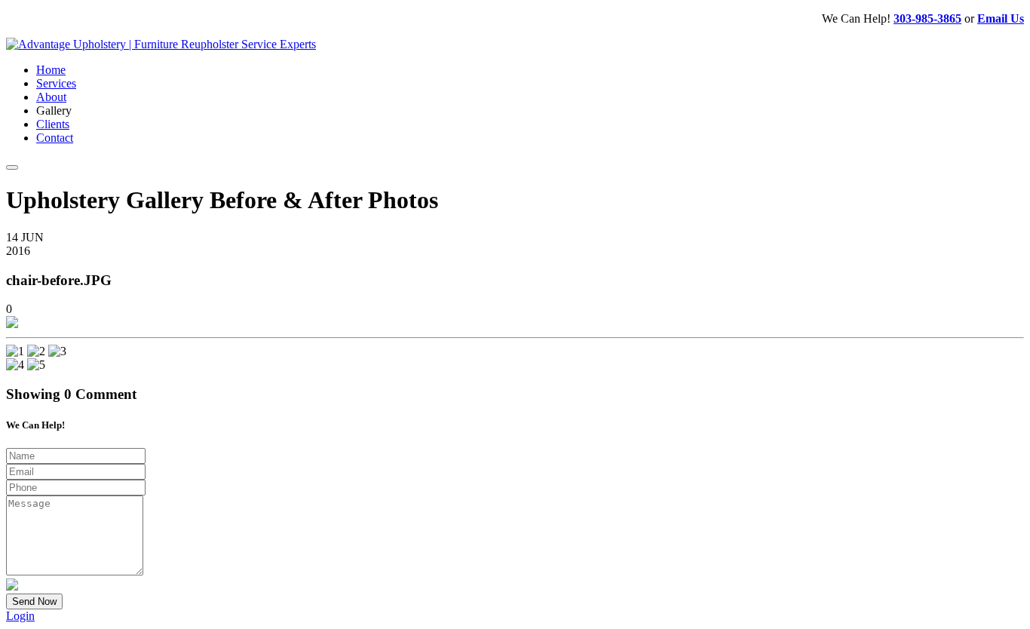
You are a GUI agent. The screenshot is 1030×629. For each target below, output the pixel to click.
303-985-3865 (927, 18)
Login (20, 615)
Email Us (1000, 18)
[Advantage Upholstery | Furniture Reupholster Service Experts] (161, 44)
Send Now (34, 601)
